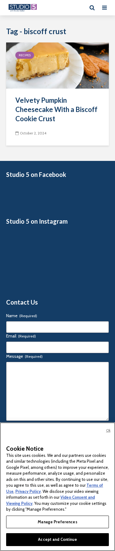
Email (21, 336)
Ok (108, 430)
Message (24, 356)
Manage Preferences (57, 521)
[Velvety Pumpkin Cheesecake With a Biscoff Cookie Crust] (57, 65)
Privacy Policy (28, 491)
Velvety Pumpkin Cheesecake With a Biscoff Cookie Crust (56, 109)
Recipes (25, 55)
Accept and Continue (57, 539)
